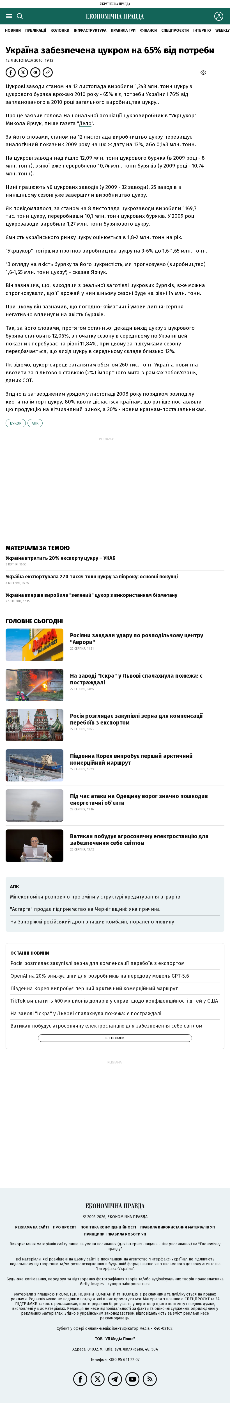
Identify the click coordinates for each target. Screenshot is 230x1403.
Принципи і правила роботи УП (115, 1234)
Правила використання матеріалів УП (177, 1227)
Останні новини (29, 953)
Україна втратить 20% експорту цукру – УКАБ (61, 558)
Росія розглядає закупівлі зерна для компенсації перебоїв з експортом (136, 719)
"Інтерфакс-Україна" (168, 1259)
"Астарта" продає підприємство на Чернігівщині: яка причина (85, 909)
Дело (85, 123)
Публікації (35, 30)
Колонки (59, 30)
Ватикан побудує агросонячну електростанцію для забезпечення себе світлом (139, 839)
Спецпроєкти (175, 30)
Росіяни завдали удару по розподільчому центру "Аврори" (136, 638)
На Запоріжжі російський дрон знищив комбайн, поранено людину (92, 922)
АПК (35, 423)
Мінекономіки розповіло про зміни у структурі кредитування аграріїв (95, 897)
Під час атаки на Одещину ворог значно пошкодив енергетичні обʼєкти (139, 799)
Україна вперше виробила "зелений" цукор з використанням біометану (91, 595)
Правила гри (123, 30)
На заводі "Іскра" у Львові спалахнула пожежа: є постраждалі (136, 679)
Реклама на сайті (32, 1227)
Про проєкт (64, 1227)
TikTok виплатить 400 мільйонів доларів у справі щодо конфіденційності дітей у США (114, 1001)
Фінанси (148, 30)
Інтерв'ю (202, 30)
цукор (16, 423)
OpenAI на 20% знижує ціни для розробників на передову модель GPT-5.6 (99, 976)
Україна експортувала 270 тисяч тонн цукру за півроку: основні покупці (92, 577)
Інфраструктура (90, 30)
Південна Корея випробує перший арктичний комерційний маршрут (131, 759)
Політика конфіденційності (108, 1227)
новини (13, 30)
